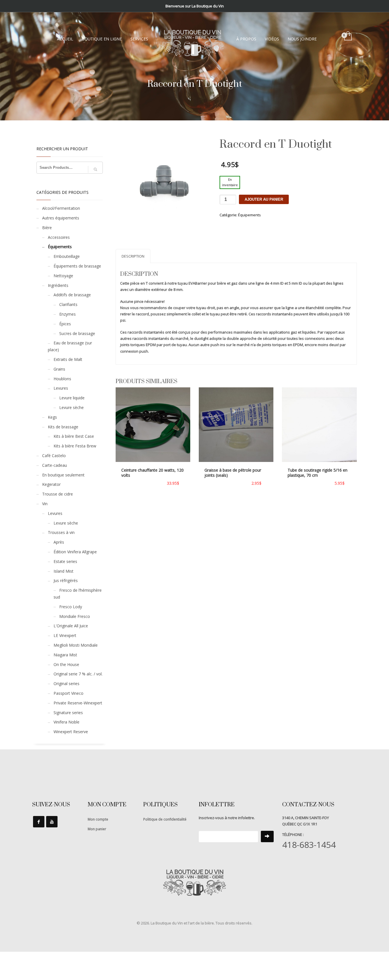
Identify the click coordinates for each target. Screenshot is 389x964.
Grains (59, 369)
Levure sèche (71, 407)
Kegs (52, 417)
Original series (66, 683)
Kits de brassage (63, 426)
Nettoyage (63, 275)
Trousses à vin (61, 532)
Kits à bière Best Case (74, 436)
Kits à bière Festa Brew (75, 446)
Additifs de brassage (72, 294)
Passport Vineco (68, 693)
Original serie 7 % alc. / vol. (78, 674)
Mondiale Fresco (74, 616)
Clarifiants (68, 304)
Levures (61, 388)
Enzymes (67, 314)
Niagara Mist (65, 654)
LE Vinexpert (65, 635)
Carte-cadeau (54, 465)
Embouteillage (67, 256)
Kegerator (51, 484)
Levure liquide (72, 397)
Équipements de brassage (77, 266)
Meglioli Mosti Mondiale (76, 645)
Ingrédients (58, 285)
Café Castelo (54, 455)
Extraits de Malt (68, 359)
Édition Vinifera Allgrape (75, 551)
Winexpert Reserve (71, 731)
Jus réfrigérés (66, 580)
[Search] (95, 169)
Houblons (62, 378)
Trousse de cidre (57, 494)
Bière (47, 227)
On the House (66, 664)
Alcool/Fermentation (61, 208)
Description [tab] (133, 256)
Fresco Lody (70, 606)
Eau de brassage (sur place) (70, 346)
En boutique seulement (63, 475)
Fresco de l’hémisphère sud (78, 593)
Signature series (68, 712)
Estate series (65, 561)
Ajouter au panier (264, 199)
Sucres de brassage (77, 333)
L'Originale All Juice (71, 625)
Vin (45, 503)
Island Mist (63, 571)
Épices (65, 323)
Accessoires (59, 237)
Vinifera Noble (66, 722)
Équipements (249, 214)
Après (59, 542)
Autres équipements (60, 218)
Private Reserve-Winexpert (78, 703)
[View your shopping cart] (347, 36)
